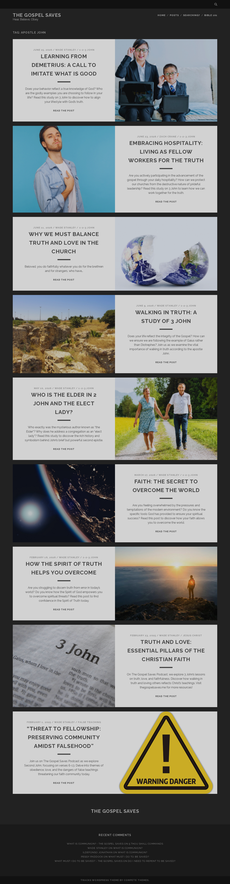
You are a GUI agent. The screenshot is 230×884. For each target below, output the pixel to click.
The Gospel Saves (37, 15)
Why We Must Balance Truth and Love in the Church (64, 243)
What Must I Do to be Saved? (128, 856)
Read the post (64, 110)
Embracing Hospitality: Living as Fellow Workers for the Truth (166, 152)
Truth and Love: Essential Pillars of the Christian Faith (166, 650)
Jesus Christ (192, 635)
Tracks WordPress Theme (99, 880)
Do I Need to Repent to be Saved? (151, 861)
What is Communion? (127, 848)
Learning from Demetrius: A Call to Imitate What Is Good (64, 65)
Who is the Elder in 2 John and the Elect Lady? (63, 403)
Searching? (191, 15)
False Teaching (89, 722)
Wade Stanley (65, 50)
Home (161, 15)
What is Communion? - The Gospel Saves (95, 843)
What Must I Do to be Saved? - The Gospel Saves (89, 861)
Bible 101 (210, 15)
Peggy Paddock (92, 856)
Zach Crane (167, 136)
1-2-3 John (87, 50)
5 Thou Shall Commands (146, 843)
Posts (174, 15)
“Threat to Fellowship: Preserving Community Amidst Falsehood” (64, 737)
